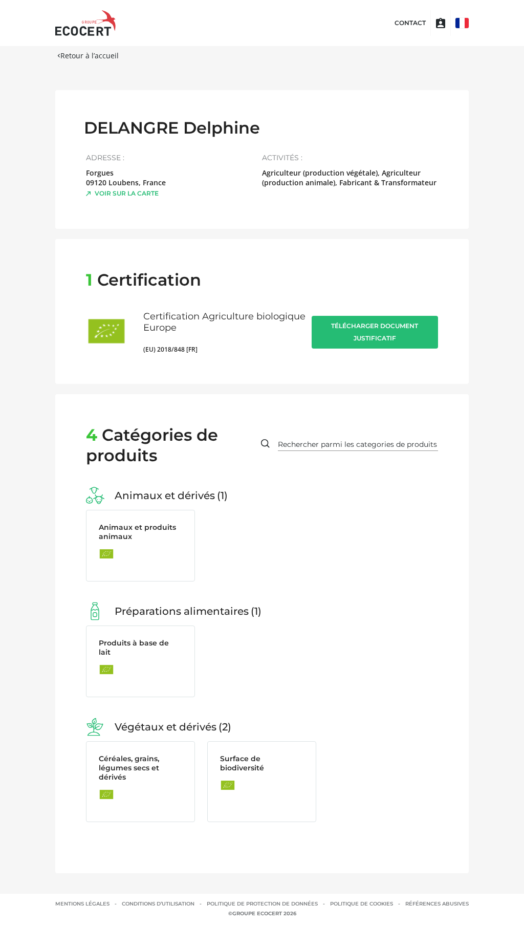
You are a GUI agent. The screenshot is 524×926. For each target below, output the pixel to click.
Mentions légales (82, 903)
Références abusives (437, 903)
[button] (462, 23)
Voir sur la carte (127, 193)
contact (410, 23)
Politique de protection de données (262, 903)
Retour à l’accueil (89, 55)
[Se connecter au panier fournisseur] (440, 23)
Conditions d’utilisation (158, 903)
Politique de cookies (361, 903)
